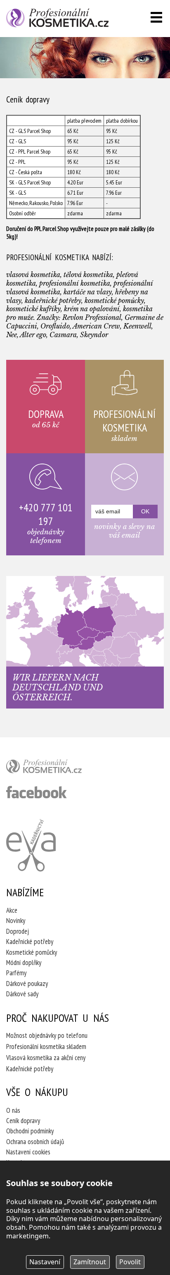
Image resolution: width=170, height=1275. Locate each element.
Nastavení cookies (28, 1151)
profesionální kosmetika (57, 768)
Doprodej (17, 931)
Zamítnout (89, 1261)
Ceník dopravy (23, 1120)
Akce (11, 910)
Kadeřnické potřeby (29, 941)
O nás (13, 1110)
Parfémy (16, 972)
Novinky (15, 920)
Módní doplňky (23, 962)
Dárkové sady (22, 993)
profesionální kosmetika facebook (36, 792)
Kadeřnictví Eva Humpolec (31, 845)
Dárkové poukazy (27, 983)
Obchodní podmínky (30, 1130)
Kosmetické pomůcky (31, 952)
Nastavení (44, 1261)
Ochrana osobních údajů (35, 1141)
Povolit (130, 1261)
